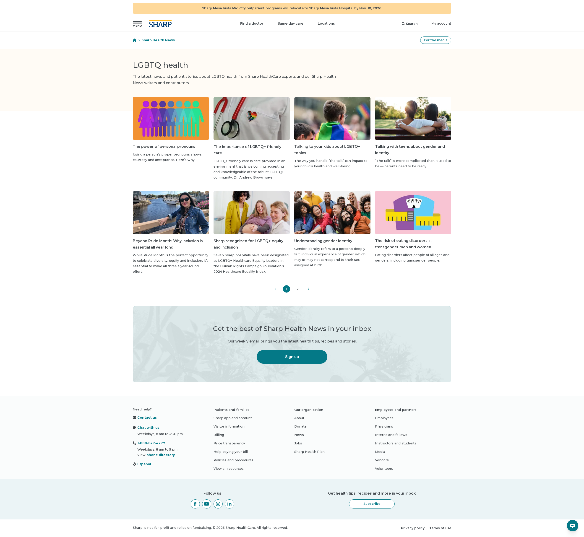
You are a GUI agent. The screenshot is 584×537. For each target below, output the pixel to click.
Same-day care (290, 23)
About (299, 418)
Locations (326, 23)
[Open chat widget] (572, 525)
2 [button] (298, 289)
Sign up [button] (292, 357)
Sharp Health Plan (309, 452)
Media (380, 452)
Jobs (298, 443)
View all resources (229, 469)
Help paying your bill (231, 452)
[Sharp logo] (161, 23)
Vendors (382, 460)
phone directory (160, 455)
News (299, 435)
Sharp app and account (233, 418)
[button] (137, 23)
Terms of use (440, 528)
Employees (384, 418)
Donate (300, 426)
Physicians (384, 426)
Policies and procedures (233, 460)
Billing (219, 435)
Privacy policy (413, 528)
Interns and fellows (391, 435)
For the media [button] (436, 40)
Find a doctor (251, 23)
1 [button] (286, 289)
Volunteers (384, 469)
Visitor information (229, 426)
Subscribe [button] (371, 504)
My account (441, 23)
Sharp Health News (158, 40)
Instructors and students (395, 443)
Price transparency (229, 443)
